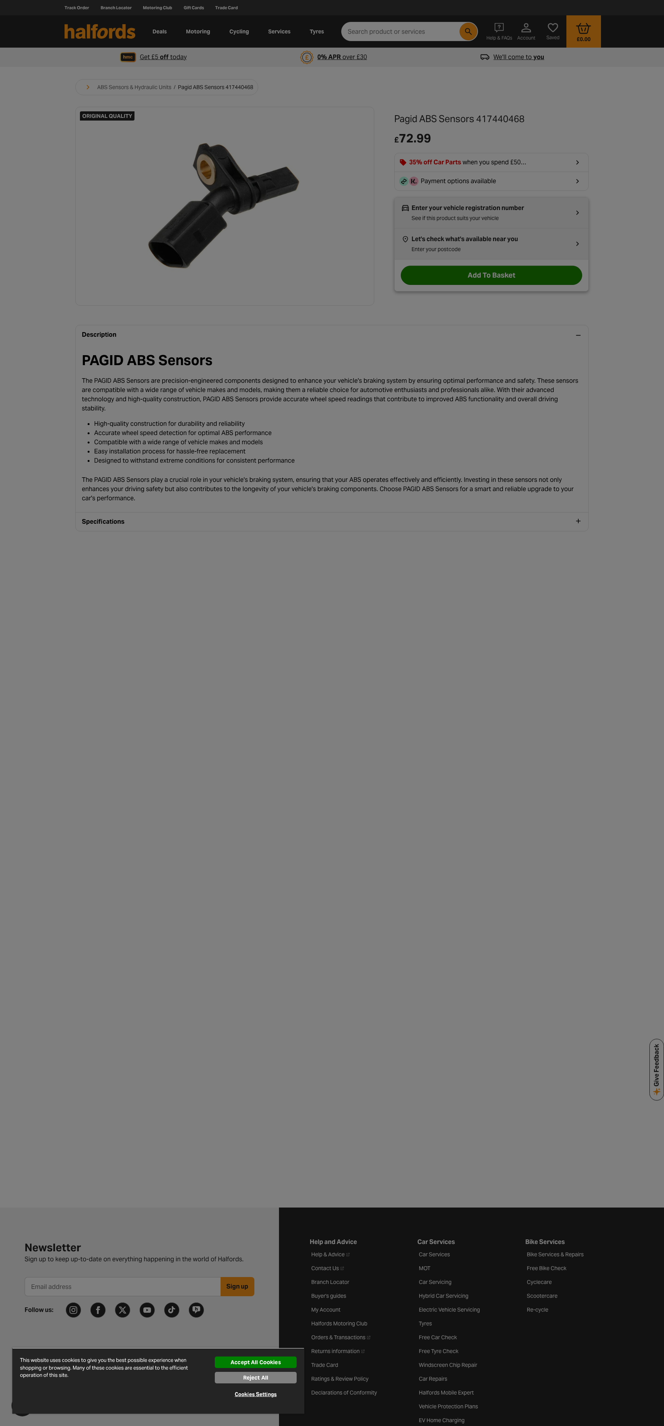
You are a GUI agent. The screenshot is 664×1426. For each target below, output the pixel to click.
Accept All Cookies (256, 1362)
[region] (158, 1381)
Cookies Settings (256, 1394)
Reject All (255, 1377)
